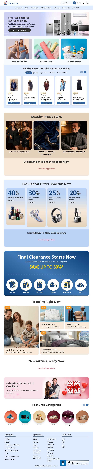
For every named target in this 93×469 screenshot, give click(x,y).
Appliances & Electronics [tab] (47, 71)
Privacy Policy (52, 437)
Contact (35, 440)
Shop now (11, 199)
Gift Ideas (56, 8)
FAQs (35, 443)
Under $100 (75, 8)
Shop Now (14, 101)
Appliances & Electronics (12, 443)
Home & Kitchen (10, 446)
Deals (26, 8)
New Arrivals (34, 8)
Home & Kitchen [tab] (62, 71)
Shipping (50, 451)
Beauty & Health (10, 458)
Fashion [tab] (29, 71)
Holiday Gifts (65, 8)
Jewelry (7, 440)
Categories (17, 8)
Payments (51, 454)
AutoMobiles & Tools (11, 449)
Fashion (7, 437)
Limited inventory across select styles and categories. (46, 260)
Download (51, 448)
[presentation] (81, 70)
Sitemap (50, 445)
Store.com (55, 464)
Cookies (35, 446)
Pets (6, 452)
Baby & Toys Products (12, 455)
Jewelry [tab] (35, 71)
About (35, 437)
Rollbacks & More (46, 8)
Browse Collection (17, 31)
